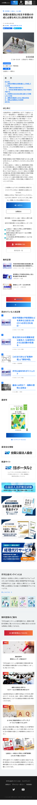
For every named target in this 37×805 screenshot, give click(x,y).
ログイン (14, 4)
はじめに (7, 82)
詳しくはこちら (5, 592)
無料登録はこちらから (19, 633)
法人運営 (18, 11)
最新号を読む (18, 435)
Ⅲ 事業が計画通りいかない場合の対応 (17, 98)
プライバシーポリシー (18, 784)
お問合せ (28, 4)
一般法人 (12, 11)
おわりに (7, 102)
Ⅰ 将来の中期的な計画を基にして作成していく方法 (18, 85)
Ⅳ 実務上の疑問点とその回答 (14, 100)
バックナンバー (26, 781)
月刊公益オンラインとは (13, 781)
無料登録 (21, 4)
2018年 (7, 25)
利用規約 (29, 784)
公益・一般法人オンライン (9, 3)
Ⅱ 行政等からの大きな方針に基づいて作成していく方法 (18, 95)
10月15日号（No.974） (16, 25)
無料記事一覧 (18, 250)
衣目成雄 (7, 11)
